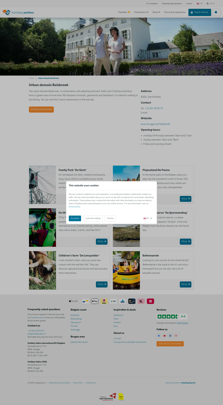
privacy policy (74, 207)
